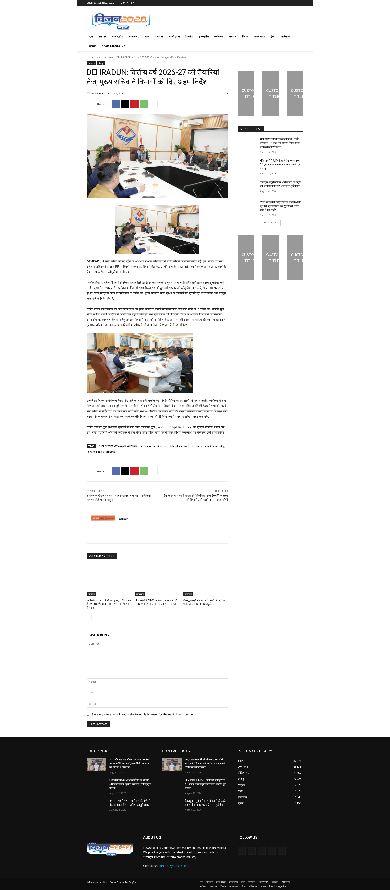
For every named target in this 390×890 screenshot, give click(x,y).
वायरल (92, 46)
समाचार (102, 36)
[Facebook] (116, 104)
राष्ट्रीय (159, 36)
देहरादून (101, 63)
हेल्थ (273, 36)
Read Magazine (113, 46)
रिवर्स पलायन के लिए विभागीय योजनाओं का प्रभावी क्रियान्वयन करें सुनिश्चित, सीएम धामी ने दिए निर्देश (280, 206)
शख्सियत (285, 36)
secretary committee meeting (208, 446)
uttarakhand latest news (101, 451)
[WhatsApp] (144, 104)
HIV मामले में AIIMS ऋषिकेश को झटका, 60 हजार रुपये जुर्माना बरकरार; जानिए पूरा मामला (280, 164)
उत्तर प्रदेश (117, 36)
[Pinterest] (134, 104)
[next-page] (95, 617)
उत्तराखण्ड (134, 36)
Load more (269, 222)
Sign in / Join (127, 2)
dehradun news (178, 446)
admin (99, 93)
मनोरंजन (218, 36)
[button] (298, 37)
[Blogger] (242, 851)
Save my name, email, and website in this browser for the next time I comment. (144, 714)
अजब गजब (259, 36)
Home (90, 57)
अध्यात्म (232, 36)
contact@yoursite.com (173, 866)
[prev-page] (89, 617)
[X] (125, 104)
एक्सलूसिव (204, 36)
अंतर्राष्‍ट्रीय (174, 36)
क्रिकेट (189, 36)
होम (91, 36)
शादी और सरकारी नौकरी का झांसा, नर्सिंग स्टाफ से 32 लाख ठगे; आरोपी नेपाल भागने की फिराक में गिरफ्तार (109, 604)
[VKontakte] (282, 851)
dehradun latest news (153, 446)
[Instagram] (272, 851)
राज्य (147, 36)
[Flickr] (261, 851)
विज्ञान (245, 36)
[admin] (89, 94)
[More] (153, 104)
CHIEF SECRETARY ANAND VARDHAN (117, 446)
